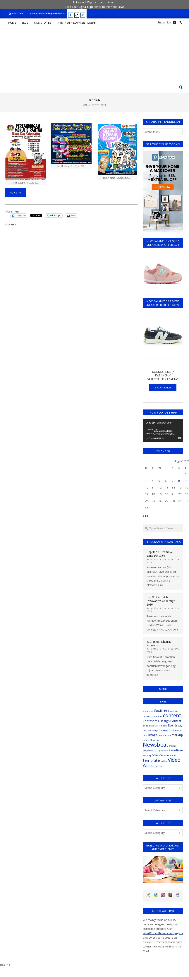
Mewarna (154, 740)
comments (157, 716)
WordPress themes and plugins (163, 933)
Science (157, 755)
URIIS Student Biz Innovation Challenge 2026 (161, 600)
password (163, 750)
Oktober (173, 746)
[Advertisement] (94, 54)
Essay (178, 725)
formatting (166, 730)
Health (178, 730)
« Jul (145, 515)
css (156, 721)
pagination (150, 750)
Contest (148, 721)
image (152, 735)
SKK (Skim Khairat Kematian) (159, 643)
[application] (163, 430)
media (146, 740)
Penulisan (176, 750)
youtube (158, 766)
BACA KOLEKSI (163, 387)
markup (177, 735)
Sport (166, 755)
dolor (145, 725)
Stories (173, 755)
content (172, 715)
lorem (168, 735)
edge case (154, 725)
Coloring (147, 716)
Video (174, 759)
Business (161, 710)
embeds (163, 725)
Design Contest (170, 721)
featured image (150, 730)
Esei (171, 725)
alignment (148, 711)
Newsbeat (155, 744)
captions (174, 711)
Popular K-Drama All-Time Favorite (161, 553)
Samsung (147, 755)
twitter (164, 761)
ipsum (161, 735)
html (145, 735)
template (151, 760)
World (148, 765)
